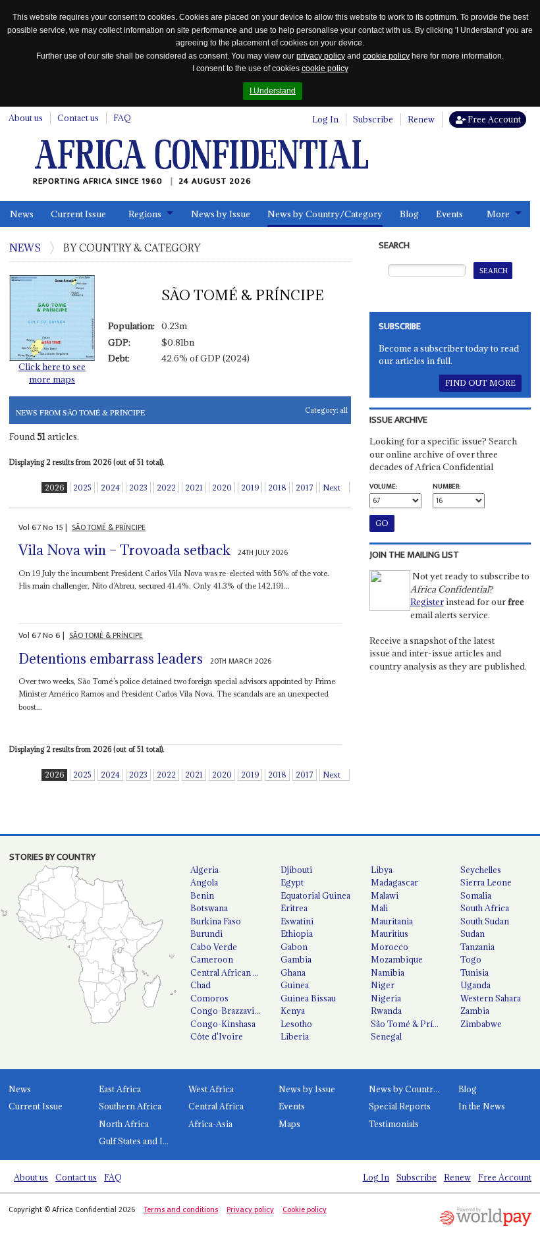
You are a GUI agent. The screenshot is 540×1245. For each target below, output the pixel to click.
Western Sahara (490, 998)
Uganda (475, 985)
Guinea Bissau (308, 998)
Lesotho (296, 1024)
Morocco (389, 946)
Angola (204, 882)
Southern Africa (130, 1106)
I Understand (273, 90)
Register (427, 602)
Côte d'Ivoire (216, 1036)
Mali (379, 908)
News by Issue (220, 214)
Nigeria (386, 998)
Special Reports (400, 1106)
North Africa (124, 1124)
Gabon (294, 946)
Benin (202, 895)
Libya (381, 869)
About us (26, 118)
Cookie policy (305, 1209)
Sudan (472, 933)
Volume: (383, 486)
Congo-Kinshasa (223, 1024)
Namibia (387, 972)
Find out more (480, 383)
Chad (200, 985)
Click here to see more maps (52, 373)
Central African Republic (230, 972)
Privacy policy (250, 1209)
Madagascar (394, 882)
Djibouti (296, 869)
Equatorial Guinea (315, 895)
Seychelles (480, 869)
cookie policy (386, 56)
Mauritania (392, 921)
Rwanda (386, 1010)
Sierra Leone (486, 882)
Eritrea (294, 908)
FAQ (122, 118)
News (22, 214)
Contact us (78, 118)
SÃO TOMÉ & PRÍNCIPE (109, 527)
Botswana (209, 908)
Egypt (292, 882)
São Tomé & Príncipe (410, 1024)
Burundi (206, 933)
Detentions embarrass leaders (110, 659)
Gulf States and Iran (137, 1141)
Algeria (204, 869)
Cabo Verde (213, 946)
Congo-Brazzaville (226, 1010)
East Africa (120, 1089)
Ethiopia (297, 933)
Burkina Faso (215, 921)
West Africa (211, 1089)
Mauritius (389, 933)
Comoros (209, 998)
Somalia (475, 895)
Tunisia (474, 972)
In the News (481, 1106)
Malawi (384, 895)
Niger (382, 985)
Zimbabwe (481, 1024)
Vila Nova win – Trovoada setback (124, 550)
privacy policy (320, 56)
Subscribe (373, 119)
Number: (446, 486)
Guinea (295, 985)
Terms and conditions (181, 1209)
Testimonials (394, 1124)
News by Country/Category (325, 214)
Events (449, 214)
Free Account (493, 119)
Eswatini (297, 921)
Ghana (293, 972)
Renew (421, 119)
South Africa (484, 908)
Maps (289, 1124)
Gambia (296, 959)
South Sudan (484, 921)
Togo (470, 959)
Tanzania (477, 946)
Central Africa (216, 1106)
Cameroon (211, 959)
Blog (409, 214)
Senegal (386, 1036)
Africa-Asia (210, 1124)
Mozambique (397, 959)
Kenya (293, 1010)
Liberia (295, 1036)
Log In (325, 119)
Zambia (474, 1010)
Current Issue (78, 214)
